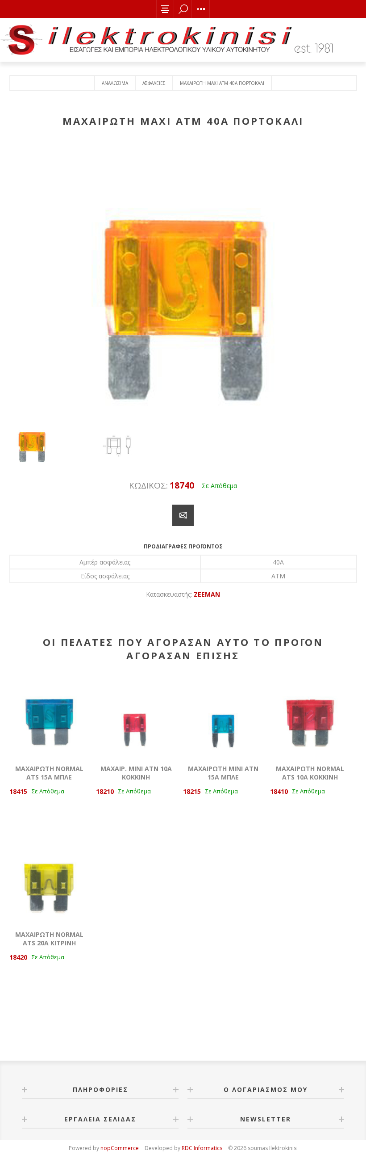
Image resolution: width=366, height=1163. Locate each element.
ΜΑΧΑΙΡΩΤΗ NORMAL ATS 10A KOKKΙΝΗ (310, 772)
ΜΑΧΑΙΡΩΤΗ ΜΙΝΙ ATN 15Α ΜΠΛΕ (223, 772)
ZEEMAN (207, 594)
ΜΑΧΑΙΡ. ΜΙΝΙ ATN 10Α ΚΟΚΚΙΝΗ (136, 772)
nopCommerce (119, 1148)
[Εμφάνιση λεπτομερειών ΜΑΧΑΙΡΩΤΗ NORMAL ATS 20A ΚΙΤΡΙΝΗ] (49, 881)
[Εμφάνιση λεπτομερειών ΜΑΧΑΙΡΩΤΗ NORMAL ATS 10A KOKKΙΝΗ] (310, 715)
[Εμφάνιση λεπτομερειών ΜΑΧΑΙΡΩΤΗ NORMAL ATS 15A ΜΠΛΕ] (49, 715)
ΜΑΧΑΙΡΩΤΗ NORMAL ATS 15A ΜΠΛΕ (49, 772)
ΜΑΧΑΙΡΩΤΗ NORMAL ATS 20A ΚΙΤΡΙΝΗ (49, 938)
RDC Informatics (202, 1148)
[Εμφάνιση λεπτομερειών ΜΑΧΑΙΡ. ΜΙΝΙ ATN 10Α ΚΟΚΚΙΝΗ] (136, 715)
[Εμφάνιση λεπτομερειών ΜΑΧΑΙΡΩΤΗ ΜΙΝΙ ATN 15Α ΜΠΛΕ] (223, 715)
